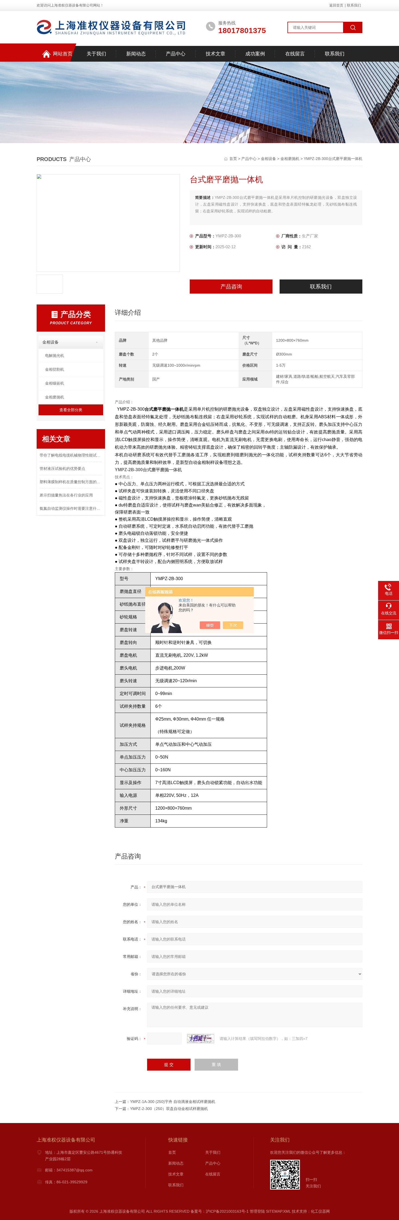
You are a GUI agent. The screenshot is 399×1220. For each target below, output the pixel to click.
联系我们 (354, 5)
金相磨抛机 (289, 158)
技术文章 (215, 53)
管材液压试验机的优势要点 (62, 468)
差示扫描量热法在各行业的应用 (66, 495)
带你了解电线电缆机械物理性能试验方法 (71, 455)
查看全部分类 (70, 410)
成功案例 (255, 53)
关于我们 (96, 53)
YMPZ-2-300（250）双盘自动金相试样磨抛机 (169, 1108)
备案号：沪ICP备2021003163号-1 (220, 1211)
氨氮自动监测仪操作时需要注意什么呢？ (71, 508)
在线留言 (295, 53)
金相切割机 (54, 369)
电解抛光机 (54, 355)
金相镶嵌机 (54, 383)
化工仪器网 (320, 1211)
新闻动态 (136, 53)
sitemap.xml (278, 1211)
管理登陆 (257, 1211)
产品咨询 (231, 287)
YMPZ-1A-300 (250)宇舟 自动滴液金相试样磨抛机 (172, 1101)
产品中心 (175, 53)
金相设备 (268, 158)
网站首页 (62, 53)
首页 (233, 158)
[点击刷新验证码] (200, 1038)
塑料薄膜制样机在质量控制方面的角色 (71, 482)
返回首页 (336, 5)
